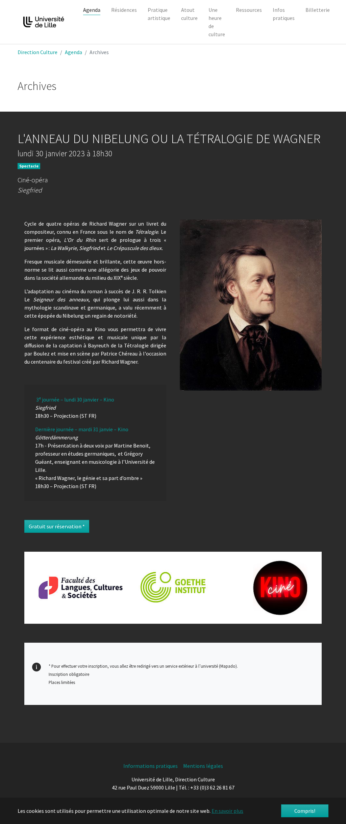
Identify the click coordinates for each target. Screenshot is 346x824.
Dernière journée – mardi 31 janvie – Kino (81, 429)
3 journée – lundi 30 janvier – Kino (75, 399)
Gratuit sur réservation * (57, 526)
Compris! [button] (304, 810)
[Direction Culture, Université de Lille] (44, 22)
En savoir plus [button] (227, 810)
